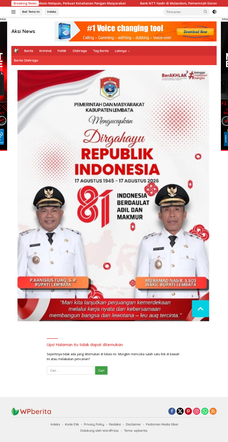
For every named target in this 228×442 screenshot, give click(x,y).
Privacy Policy (94, 424)
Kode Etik (72, 424)
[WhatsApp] (204, 411)
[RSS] (213, 411)
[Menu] (14, 12)
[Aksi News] (31, 411)
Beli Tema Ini (31, 11)
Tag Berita (101, 51)
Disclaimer (133, 424)
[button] (205, 11)
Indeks (51, 11)
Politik (62, 51)
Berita (28, 51)
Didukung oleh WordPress (99, 431)
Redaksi (115, 424)
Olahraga (80, 51)
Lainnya (120, 51)
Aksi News (23, 31)
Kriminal (45, 51)
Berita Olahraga (26, 60)
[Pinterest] (188, 411)
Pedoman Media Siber (162, 424)
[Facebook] (171, 411)
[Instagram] (196, 411)
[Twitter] (180, 411)
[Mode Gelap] (214, 12)
